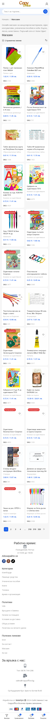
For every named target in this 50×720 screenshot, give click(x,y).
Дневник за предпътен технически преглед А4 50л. (36, 471)
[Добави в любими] (19, 52)
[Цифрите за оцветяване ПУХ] (37, 174)
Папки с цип (8, 73)
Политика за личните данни (14, 628)
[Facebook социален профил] (4, 561)
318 (29, 529)
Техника (5, 590)
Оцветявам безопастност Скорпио (12, 430)
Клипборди (7, 572)
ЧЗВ (3, 606)
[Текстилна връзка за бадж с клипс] (13, 299)
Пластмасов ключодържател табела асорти (37, 273)
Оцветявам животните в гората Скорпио (36, 430)
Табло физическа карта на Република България (13, 148)
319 (34, 529)
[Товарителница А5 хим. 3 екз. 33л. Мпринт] (37, 299)
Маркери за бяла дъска (36, 513)
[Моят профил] (46, 3)
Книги (4, 585)
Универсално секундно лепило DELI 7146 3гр (36, 351)
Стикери (6, 474)
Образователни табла (12, 152)
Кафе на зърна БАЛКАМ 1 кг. (33, 391)
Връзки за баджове (11, 316)
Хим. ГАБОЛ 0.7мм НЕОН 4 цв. (11, 232)
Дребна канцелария (35, 277)
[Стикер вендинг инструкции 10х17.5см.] (13, 457)
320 (39, 529)
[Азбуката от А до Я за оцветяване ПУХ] (13, 378)
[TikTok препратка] (13, 561)
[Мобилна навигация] (3, 3)
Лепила (30, 356)
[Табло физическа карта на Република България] (13, 135)
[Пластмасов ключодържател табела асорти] (37, 259)
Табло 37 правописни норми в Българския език (36, 149)
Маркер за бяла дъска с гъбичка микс (36, 509)
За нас (4, 653)
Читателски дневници (12, 113)
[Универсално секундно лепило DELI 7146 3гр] (37, 338)
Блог (4, 640)
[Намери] (45, 11)
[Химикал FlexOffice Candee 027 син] (37, 56)
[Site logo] (25, 3)
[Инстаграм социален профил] (8, 561)
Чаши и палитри (9, 513)
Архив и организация (11, 594)
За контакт (7, 644)
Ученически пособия (11, 581)
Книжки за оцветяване (36, 113)
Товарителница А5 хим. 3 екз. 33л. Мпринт (37, 312)
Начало (5, 19)
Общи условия (8, 623)
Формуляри (31, 316)
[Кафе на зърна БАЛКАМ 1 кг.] (37, 378)
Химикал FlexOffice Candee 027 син (35, 69)
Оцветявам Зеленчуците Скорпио (12, 351)
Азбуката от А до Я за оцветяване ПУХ (12, 391)
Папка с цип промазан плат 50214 (12, 69)
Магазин (5, 648)
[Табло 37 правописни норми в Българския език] (37, 135)
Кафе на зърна (33, 395)
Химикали (31, 73)
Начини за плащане (10, 615)
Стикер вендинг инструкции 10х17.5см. (12, 470)
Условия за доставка (11, 619)
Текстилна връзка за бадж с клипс (11, 312)
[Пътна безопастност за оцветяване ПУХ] (37, 95)
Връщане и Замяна (10, 610)
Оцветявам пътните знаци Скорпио (35, 233)
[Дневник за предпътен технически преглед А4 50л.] (37, 457)
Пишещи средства (10, 577)
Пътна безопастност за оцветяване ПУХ (36, 108)
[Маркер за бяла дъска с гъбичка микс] (37, 496)
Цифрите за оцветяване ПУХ (34, 187)
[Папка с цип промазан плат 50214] (13, 56)
